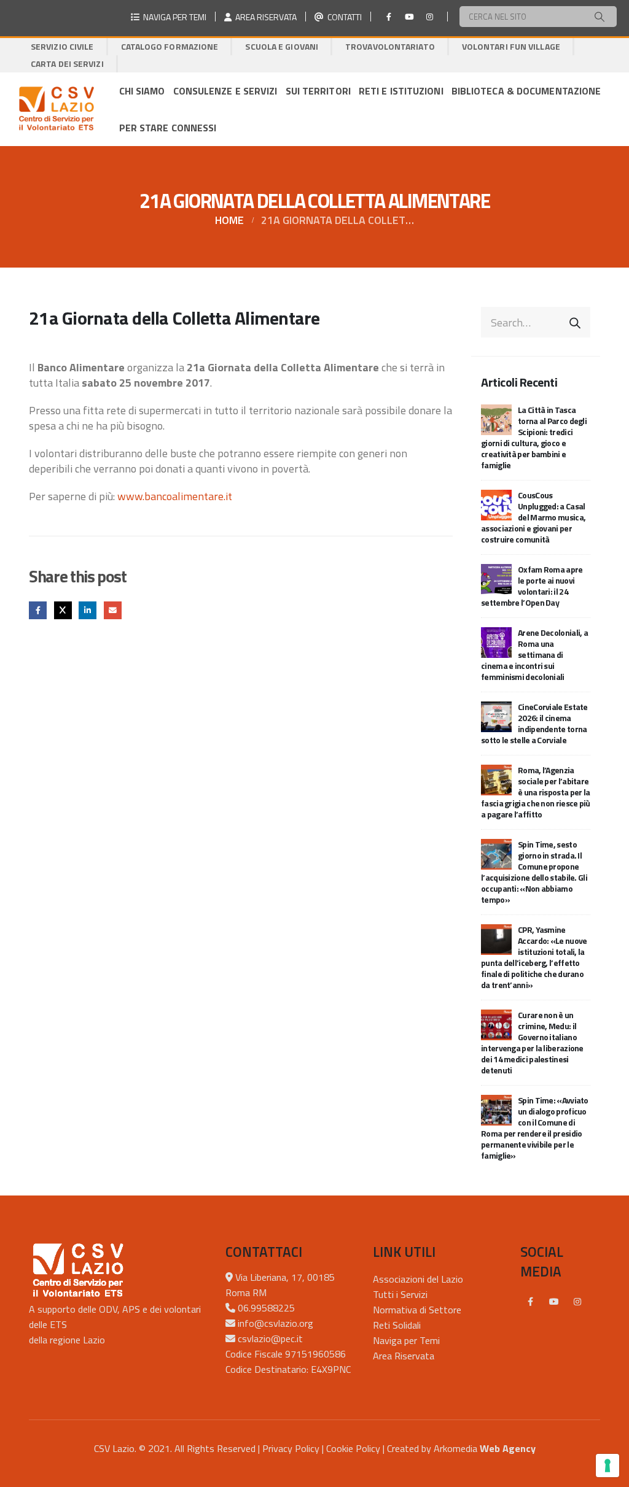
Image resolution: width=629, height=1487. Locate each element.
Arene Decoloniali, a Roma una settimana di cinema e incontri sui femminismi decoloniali (534, 654)
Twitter (63, 610)
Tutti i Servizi (400, 1294)
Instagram (577, 1301)
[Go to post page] (496, 419)
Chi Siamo (142, 90)
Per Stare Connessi (168, 127)
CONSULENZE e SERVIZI (225, 90)
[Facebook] (388, 16)
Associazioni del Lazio (418, 1279)
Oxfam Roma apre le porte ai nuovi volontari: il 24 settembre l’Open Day (532, 586)
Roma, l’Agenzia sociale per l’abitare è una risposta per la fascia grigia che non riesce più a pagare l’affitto (535, 792)
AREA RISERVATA (264, 16)
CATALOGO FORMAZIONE (170, 46)
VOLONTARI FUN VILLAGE (511, 46)
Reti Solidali (397, 1325)
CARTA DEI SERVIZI (67, 63)
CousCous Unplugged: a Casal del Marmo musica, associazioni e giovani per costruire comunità (533, 517)
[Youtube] (409, 16)
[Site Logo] (56, 109)
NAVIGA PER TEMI (172, 16)
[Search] (599, 16)
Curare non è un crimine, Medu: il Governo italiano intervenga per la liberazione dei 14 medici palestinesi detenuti (532, 1042)
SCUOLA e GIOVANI (281, 46)
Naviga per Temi (406, 1340)
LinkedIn (87, 610)
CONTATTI (343, 16)
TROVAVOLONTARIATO (390, 46)
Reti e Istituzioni (401, 90)
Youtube (554, 1301)
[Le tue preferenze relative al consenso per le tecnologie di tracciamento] (607, 1465)
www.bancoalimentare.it (174, 496)
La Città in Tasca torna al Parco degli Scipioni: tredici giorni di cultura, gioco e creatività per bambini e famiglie (534, 437)
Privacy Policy (290, 1448)
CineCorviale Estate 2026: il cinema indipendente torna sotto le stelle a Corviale (534, 723)
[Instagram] (429, 16)
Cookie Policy (353, 1448)
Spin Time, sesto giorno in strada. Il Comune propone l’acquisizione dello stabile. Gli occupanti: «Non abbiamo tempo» (534, 872)
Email (113, 610)
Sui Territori (318, 90)
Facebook (38, 610)
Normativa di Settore (417, 1309)
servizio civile (62, 46)
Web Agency (508, 1448)
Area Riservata (403, 1355)
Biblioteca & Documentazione (526, 90)
